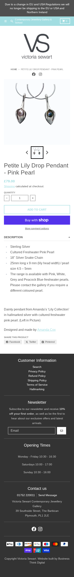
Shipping (9, 186)
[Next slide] (47, 152)
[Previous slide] (27, 152)
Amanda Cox (46, 329)
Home (14, 69)
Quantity (9, 192)
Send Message (47, 495)
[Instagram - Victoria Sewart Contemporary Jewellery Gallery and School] (40, 74)
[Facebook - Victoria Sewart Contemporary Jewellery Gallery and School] (33, 74)
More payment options (37, 228)
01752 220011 (26, 495)
